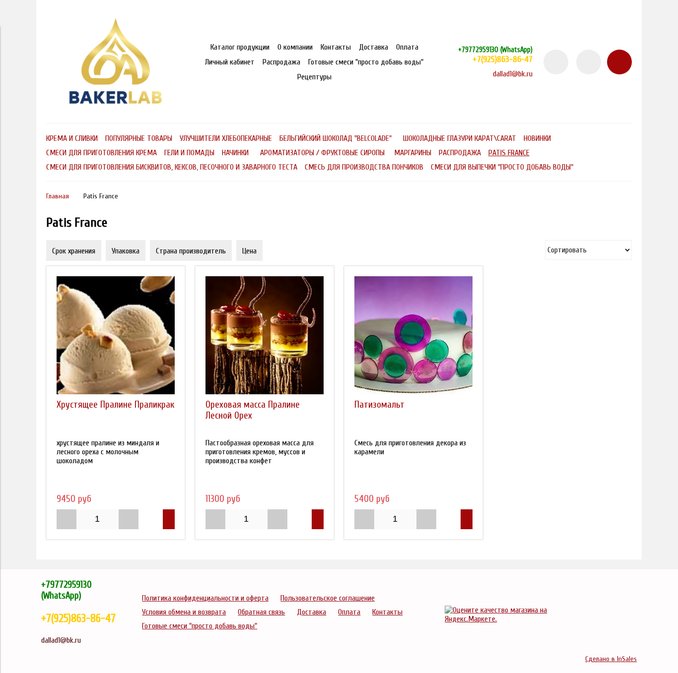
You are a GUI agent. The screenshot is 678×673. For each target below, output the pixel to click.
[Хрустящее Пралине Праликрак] (116, 335)
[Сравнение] (588, 62)
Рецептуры (314, 76)
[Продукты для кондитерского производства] (115, 109)
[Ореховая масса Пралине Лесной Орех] (264, 335)
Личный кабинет (230, 62)
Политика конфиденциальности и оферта (205, 598)
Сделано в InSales (611, 659)
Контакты (336, 47)
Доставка (373, 47)
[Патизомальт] (413, 335)
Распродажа (281, 62)
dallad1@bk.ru (513, 73)
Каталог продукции (240, 47)
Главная (57, 196)
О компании (295, 47)
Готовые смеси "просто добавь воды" (365, 62)
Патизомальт (379, 404)
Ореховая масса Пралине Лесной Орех (252, 410)
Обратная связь (261, 612)
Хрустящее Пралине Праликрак (115, 404)
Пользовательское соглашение (327, 598)
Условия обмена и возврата (184, 612)
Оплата (407, 47)
